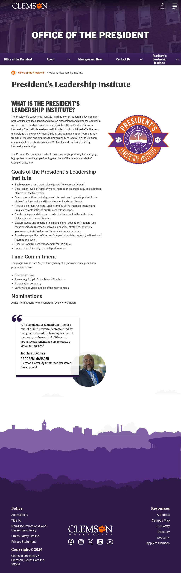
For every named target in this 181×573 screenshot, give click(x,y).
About (50, 59)
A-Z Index (163, 515)
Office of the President (18, 59)
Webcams (163, 537)
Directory (163, 532)
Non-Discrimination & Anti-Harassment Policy (29, 528)
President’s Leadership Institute (160, 59)
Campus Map (161, 520)
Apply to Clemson (158, 543)
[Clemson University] (30, 9)
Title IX (16, 520)
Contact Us (123, 59)
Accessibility (19, 515)
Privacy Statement (23, 541)
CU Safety (163, 526)
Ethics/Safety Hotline (25, 536)
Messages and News (90, 59)
